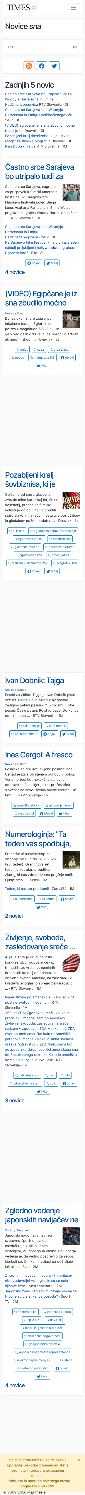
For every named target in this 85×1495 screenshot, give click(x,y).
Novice (9, 313)
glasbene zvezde (26, 547)
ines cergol (25, 813)
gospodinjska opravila (44, 1344)
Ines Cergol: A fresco (38, 754)
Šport (8, 1230)
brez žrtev (60, 349)
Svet (20, 313)
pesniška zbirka (25, 734)
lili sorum (47, 899)
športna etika (27, 1311)
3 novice (14, 1100)
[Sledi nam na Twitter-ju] (54, 65)
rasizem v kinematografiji (29, 563)
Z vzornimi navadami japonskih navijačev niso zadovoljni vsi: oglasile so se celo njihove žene (39, 1280)
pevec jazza (60, 555)
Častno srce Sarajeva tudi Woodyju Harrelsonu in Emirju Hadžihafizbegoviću (34, 231)
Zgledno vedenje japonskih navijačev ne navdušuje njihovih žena (41, 1224)
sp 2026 (33, 1320)
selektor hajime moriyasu (33, 1360)
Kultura (21, 689)
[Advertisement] (42, 421)
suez (40, 349)
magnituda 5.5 (44, 357)
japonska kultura (58, 1311)
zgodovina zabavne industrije (54, 531)
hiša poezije (31, 726)
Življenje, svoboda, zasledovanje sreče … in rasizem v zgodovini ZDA (40, 951)
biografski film (66, 563)
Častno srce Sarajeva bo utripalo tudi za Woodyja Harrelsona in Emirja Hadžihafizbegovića (38, 99)
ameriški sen (61, 539)
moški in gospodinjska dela (43, 1328)
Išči (74, 47)
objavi (35, 263)
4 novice (15, 272)
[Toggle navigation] (74, 7)
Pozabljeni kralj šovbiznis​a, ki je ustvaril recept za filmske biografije (33, 488)
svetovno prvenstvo (33, 1368)
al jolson (18, 531)
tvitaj (54, 263)
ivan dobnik (57, 726)
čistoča (66, 1360)
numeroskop (23, 899)
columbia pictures (61, 547)
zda (66, 1075)
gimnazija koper (60, 805)
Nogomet (23, 1230)
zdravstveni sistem (26, 1083)
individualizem (28, 1075)
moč (51, 1075)
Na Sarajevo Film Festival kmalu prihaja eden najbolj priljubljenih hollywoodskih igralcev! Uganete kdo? (42, 247)
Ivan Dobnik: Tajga (20, 146)
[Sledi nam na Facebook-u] (41, 65)
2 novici (14, 916)
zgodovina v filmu (30, 539)
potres (19, 357)
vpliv (52, 1083)
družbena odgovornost (44, 1336)
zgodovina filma (30, 555)
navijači (55, 1320)
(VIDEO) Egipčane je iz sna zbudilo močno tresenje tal (41, 303)
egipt (23, 349)
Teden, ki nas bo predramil (27, 888)
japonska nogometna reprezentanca (44, 1352)
